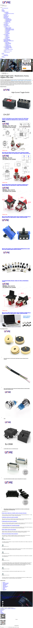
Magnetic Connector (8, 28)
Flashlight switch (8, 21)
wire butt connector (5, 583)
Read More (3, 121)
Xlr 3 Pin (25, 80)
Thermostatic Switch (8, 46)
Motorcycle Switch (8, 43)
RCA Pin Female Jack (7, 39)
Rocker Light (4, 589)
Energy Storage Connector (9, 49)
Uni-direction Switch (8, 20)
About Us (3, 10)
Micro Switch (5, 22)
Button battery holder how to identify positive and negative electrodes (14, 513)
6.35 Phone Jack (6, 16)
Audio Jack (4, 585)
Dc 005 (4, 588)
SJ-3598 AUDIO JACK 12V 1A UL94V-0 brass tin (11, 448)
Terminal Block (5, 584)
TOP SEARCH (13, 608)
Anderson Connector (8, 27)
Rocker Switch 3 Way (14, 80)
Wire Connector (6, 34)
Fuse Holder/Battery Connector (10, 29)
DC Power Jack (6, 14)
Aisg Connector (8, 30)
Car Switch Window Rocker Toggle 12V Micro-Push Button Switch (15, 281)
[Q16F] (17, 417)
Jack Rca (4, 587)
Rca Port (4, 582)
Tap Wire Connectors (20, 80)
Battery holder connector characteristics (9, 529)
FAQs (3, 56)
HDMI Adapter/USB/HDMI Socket (9, 40)
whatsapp (1, 612)
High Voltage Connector (9, 47)
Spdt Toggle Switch (5, 586)
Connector (5, 26)
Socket (5, 51)
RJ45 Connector (6, 25)
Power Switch (7, 42)
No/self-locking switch (9, 19)
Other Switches (6, 41)
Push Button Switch (6, 18)
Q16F (4, 418)
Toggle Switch (6, 24)
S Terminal (7, 32)
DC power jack (8, 52)
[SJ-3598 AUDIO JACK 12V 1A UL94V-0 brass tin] (17, 447)
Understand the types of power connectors (9, 521)
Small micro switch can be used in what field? (10, 517)
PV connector (7, 31)
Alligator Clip (7, 35)
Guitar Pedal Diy (29, 80)
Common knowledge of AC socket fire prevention (10, 525)
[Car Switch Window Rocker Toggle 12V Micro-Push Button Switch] (16, 279)
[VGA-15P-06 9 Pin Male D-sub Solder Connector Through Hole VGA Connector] (17, 477)
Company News (6, 55)
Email (1, 611)
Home (3, 9)
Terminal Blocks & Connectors (10, 13)
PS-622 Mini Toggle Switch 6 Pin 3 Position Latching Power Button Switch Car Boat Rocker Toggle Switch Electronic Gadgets (15, 185)
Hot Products (2, 608)
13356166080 (2, 613)
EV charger (7, 48)
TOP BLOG (9, 608)
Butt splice (7, 12)
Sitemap (5, 608)
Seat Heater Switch (8, 45)
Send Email (1, 610)
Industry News (6, 54)
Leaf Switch (7, 23)
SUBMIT (1, 595)
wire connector (8, 36)
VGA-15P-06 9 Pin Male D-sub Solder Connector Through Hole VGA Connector (15, 478)
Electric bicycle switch (9, 50)
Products (3, 11)
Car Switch (7, 44)
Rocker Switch (6, 17)
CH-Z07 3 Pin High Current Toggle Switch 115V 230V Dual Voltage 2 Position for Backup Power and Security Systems (15, 119)
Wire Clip (7, 38)
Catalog (3, 53)
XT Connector (7, 33)
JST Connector (8, 37)
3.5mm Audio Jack (6, 15)
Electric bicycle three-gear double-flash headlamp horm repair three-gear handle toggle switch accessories (16, 249)
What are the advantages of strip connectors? (10, 533)
